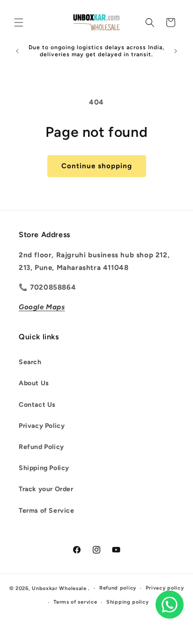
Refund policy (117, 588)
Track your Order (46, 489)
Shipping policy (127, 602)
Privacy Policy (42, 426)
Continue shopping (96, 166)
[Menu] (18, 22)
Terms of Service (46, 511)
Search (30, 362)
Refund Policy (41, 447)
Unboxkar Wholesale (60, 588)
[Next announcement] (175, 51)
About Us (34, 383)
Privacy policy (165, 588)
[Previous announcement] (17, 51)
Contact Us (37, 405)
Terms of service (75, 602)
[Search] (150, 22)
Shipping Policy (44, 468)
